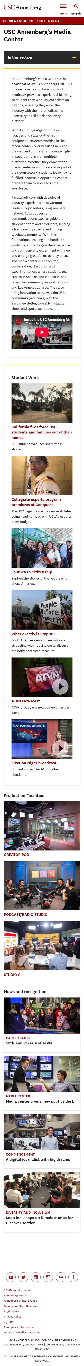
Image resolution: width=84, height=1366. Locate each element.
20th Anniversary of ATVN (29, 1043)
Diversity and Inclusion (28, 1212)
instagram (48, 1277)
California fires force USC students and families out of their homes (42, 432)
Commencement (20, 1154)
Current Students (19, 21)
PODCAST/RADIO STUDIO (25, 914)
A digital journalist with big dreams (38, 1159)
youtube (11, 1277)
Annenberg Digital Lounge (20, 1300)
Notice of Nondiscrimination (22, 1332)
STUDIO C (12, 974)
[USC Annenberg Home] (22, 10)
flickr (61, 1277)
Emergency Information (19, 1327)
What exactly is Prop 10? (33, 634)
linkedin (36, 1277)
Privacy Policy (12, 1316)
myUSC (8, 1322)
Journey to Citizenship (32, 572)
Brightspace (11, 1311)
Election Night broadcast (34, 762)
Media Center (51, 21)
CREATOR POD (16, 854)
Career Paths (18, 1038)
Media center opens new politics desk (40, 1101)
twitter (23, 1277)
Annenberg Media (15, 1295)
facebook (73, 1277)
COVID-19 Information (17, 1290)
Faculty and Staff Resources (21, 1306)
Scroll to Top (72, 1354)
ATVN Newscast (26, 701)
